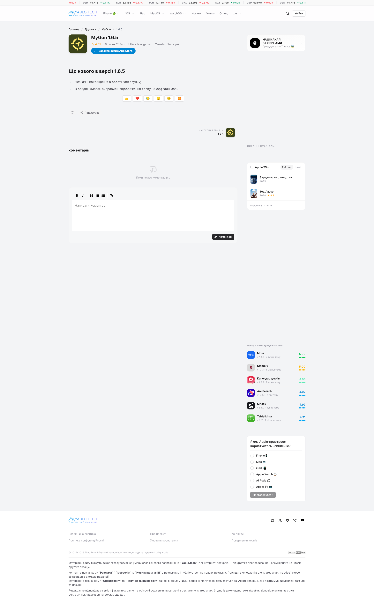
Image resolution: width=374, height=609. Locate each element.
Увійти (299, 13)
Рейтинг (287, 167)
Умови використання (164, 540)
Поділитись (92, 112)
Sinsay (261, 403)
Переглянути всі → (261, 205)
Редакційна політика (82, 533)
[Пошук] (287, 13)
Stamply (262, 365)
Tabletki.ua (264, 416)
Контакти (237, 533)
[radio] (252, 455)
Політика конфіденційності (86, 540)
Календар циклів (268, 378)
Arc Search (264, 391)
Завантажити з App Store (115, 50)
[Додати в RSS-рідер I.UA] (296, 552)
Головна (74, 29)
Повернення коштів (244, 540)
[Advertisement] (276, 101)
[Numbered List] (103, 195)
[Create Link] (112, 195)
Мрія (260, 353)
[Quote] (91, 195)
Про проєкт (158, 533)
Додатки (90, 29)
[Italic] (83, 195)
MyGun (106, 29)
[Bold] (77, 195)
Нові (298, 167)
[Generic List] (97, 195)
